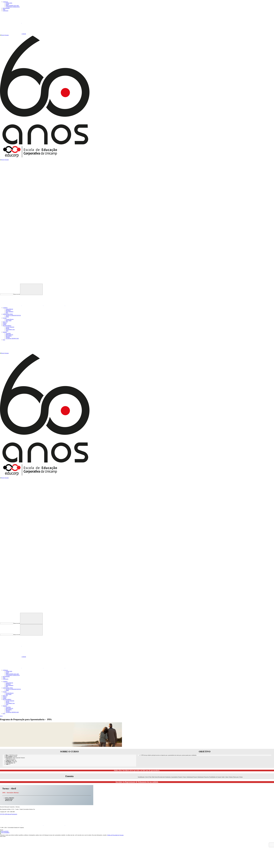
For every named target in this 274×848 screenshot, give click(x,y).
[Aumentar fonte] (11, 22)
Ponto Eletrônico (9, 311)
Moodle (7, 328)
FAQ (4, 339)
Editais (7, 316)
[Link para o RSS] (75, 305)
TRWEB (8, 337)
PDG (7, 312)
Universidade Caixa (10, 329)
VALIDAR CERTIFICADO (12, 338)
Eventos (4, 318)
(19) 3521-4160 (3, 814)
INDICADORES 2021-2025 (12, 5)
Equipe (7, 4)
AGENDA (8, 333)
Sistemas (5, 332)
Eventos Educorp (9, 319)
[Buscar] (10, 612)
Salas (4, 9)
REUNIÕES (8, 336)
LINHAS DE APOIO (8, 314)
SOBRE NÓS (9, 3)
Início (1, 716)
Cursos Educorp (9, 309)
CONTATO (5, 10)
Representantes (6, 8)
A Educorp (5, 1)
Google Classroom (10, 327)
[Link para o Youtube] (54, 305)
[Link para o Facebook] (11, 305)
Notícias (5, 323)
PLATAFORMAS (7, 325)
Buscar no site (16, 294)
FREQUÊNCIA (9, 334)
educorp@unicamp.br (12, 814)
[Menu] (10, 351)
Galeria (4, 324)
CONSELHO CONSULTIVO (13, 6)
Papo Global (8, 320)
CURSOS (5, 307)
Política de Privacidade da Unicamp (115, 835)
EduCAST (5, 321)
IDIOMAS (8, 310)
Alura (7, 330)
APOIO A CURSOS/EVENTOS (13, 315)
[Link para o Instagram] (32, 305)
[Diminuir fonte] (32, 22)
